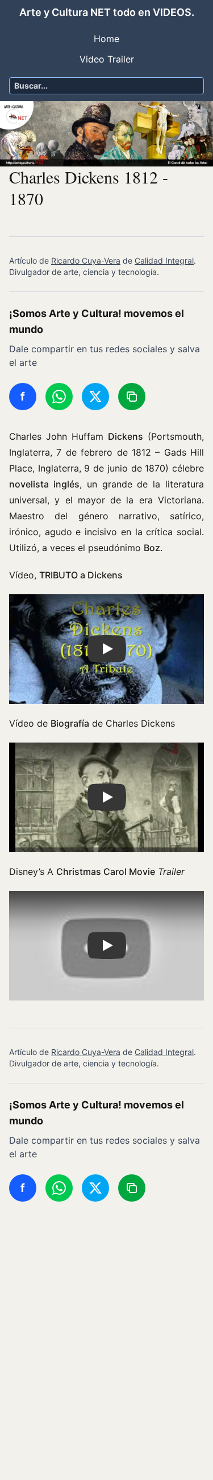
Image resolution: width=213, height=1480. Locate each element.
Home (106, 38)
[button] (106, 649)
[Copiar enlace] (131, 396)
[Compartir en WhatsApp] (59, 396)
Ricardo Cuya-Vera (85, 260)
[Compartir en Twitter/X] (95, 396)
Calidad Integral (164, 260)
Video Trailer (107, 59)
